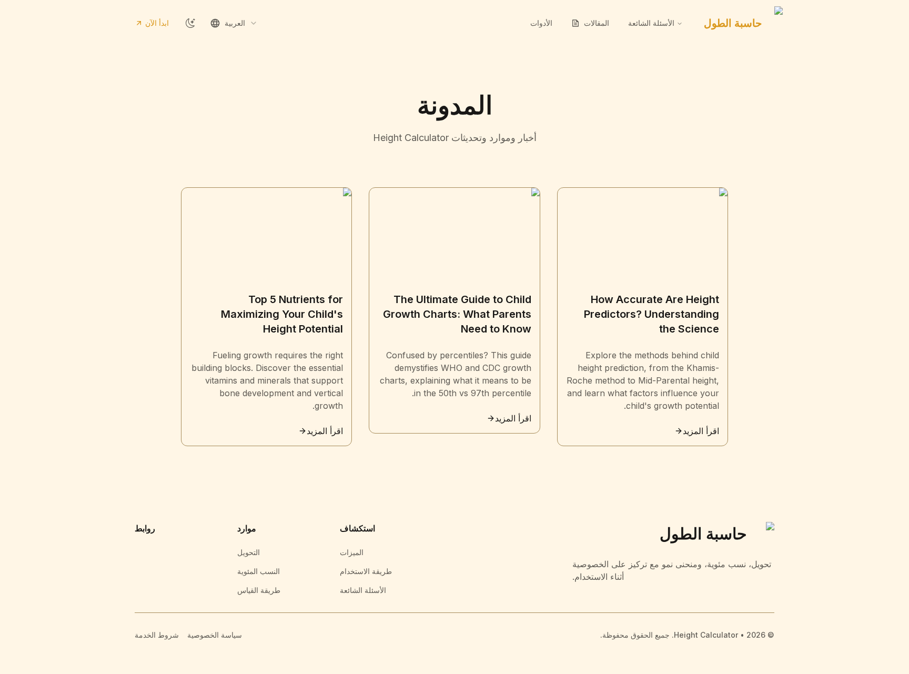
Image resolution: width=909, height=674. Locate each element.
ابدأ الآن (157, 22)
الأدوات (541, 22)
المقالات (596, 22)
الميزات (351, 552)
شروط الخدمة (157, 634)
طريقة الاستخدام (366, 571)
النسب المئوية (258, 571)
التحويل (248, 552)
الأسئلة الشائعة (363, 590)
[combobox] (234, 23)
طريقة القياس (258, 590)
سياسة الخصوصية (214, 634)
